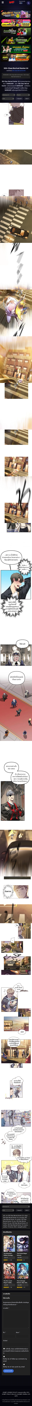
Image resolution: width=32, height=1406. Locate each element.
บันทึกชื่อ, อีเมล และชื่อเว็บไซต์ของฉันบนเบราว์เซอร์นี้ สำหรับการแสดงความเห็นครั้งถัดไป (16, 1351)
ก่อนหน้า (19, 99)
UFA (28, 1392)
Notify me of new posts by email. (14, 1367)
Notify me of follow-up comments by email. (15, 1360)
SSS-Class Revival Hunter (19, 70)
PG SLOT (15, 1392)
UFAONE (10, 1392)
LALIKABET (19, 1394)
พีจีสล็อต (25, 1394)
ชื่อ (4, 1332)
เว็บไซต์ (5, 1341)
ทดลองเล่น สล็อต (22, 1392)
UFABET (5, 1392)
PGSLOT (9, 1394)
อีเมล (18, 1332)
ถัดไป (26, 99)
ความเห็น (6, 1308)
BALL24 (14, 1394)
